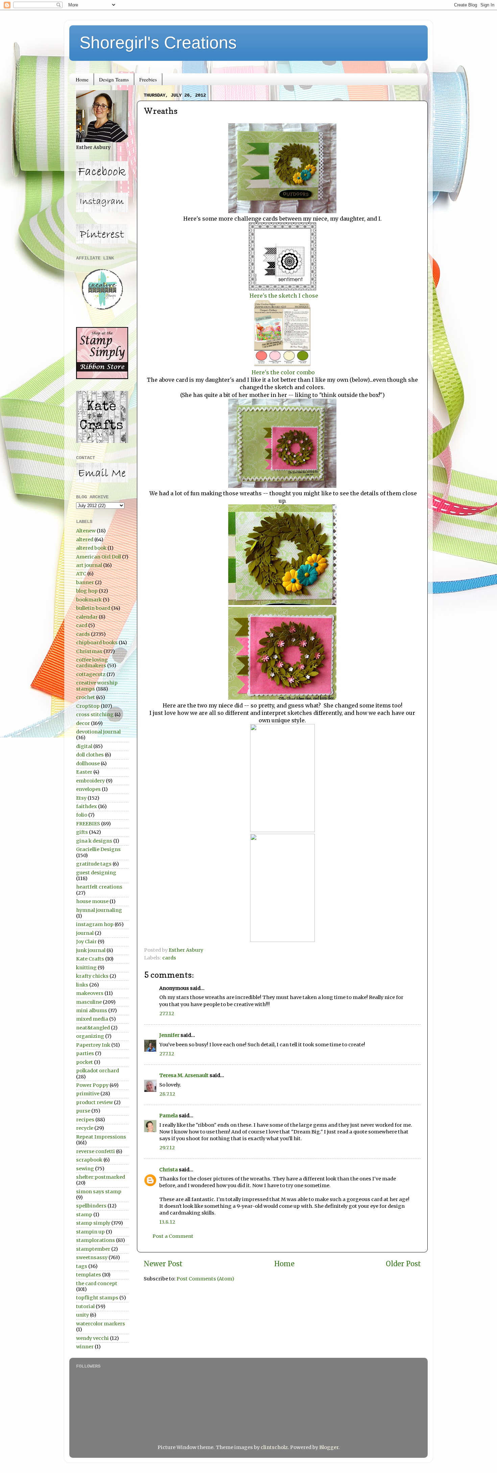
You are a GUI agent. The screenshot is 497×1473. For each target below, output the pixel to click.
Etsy (81, 798)
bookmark (89, 600)
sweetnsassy (92, 1257)
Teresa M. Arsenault (184, 1075)
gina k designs (94, 841)
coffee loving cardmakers (92, 663)
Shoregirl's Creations (158, 42)
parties (85, 1053)
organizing (90, 1036)
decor (83, 723)
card (81, 625)
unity (82, 1315)
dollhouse (88, 763)
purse (83, 1111)
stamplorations (95, 1240)
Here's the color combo (282, 372)
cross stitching (95, 714)
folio (81, 815)
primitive (87, 1094)
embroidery (90, 781)
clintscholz (274, 1447)
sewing (85, 1169)
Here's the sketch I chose (283, 295)
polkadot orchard (97, 1071)
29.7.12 (167, 1148)
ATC (81, 574)
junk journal (90, 950)
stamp (84, 1215)
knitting (86, 968)
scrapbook (89, 1160)
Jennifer (169, 1035)
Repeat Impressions (101, 1137)
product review (94, 1102)
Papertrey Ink (93, 1045)
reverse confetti (95, 1151)
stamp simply (93, 1223)
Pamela (168, 1116)
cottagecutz (90, 674)
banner (85, 582)
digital (84, 746)
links (82, 985)
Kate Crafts (90, 959)
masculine (89, 1002)
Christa (168, 1170)
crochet (85, 697)
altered (84, 539)
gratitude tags (94, 864)
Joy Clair (86, 942)
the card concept (96, 1283)
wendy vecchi (92, 1338)
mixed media (92, 1019)
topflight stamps (97, 1298)
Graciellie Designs (98, 849)
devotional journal (98, 732)
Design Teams (114, 79)
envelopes (88, 789)
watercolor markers (100, 1324)
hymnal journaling (99, 910)
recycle (84, 1128)
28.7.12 (167, 1094)
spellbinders (91, 1206)
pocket (84, 1062)
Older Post (403, 1263)
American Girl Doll (98, 557)
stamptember (93, 1249)
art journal (89, 565)
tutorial (85, 1306)
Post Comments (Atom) (205, 1279)
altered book (91, 548)
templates (88, 1275)
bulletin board (93, 608)
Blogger (328, 1447)
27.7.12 (166, 1013)
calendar (87, 617)
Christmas (89, 651)
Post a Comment (172, 1236)
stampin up (90, 1232)
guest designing (96, 873)
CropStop (88, 706)
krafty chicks (92, 976)
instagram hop (95, 924)
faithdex (86, 806)
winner (85, 1347)
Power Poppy (92, 1085)
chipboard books (97, 643)
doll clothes (90, 755)
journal (85, 933)
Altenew (86, 531)
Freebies (148, 79)
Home (82, 79)
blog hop (87, 591)
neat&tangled (93, 1028)
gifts (82, 832)
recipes (85, 1120)
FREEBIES (88, 824)
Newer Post (163, 1263)
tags (81, 1266)
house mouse (92, 901)
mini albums (91, 1010)
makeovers (89, 993)
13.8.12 (167, 1222)
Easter (84, 772)
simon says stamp (98, 1192)
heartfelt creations (99, 887)
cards (169, 958)
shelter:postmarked (100, 1177)
